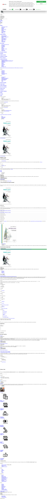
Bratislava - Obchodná (4, 464)
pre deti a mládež (5, 308)
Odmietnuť (41, 3)
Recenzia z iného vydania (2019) (3, 343)
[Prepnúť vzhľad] (0, 23)
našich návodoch (6, 107)
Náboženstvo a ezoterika (3, 56)
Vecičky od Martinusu (3, 85)
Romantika (3, 28)
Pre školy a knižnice (4, 479)
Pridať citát (1, 383)
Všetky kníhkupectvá (4, 465)
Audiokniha (2, 382)
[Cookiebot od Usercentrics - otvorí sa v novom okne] (4, 9)
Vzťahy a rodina (3, 38)
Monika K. (1, 335)
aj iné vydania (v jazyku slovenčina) (5, 377)
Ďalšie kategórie (3, 50)
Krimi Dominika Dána (4, 79)
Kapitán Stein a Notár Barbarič (5, 78)
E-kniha (2, 381)
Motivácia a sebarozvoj (4, 35)
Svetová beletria (3, 31)
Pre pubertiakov (3, 46)
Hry (0, 21)
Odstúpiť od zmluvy (4, 481)
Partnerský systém (4, 486)
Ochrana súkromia (4, 496)
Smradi (2, 81)
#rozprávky (15, 276)
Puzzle (1, 95)
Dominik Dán (3, 70)
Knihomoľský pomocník (4, 480)
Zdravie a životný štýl (4, 39)
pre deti (2, 308)
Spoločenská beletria (4, 29)
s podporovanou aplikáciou (8, 110)
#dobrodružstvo (10, 276)
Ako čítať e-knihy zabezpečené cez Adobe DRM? (5, 114)
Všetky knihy (3, 61)
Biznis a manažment (4, 36)
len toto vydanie (2, 376)
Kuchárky (1, 53)
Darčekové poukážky (3, 82)
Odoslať (1, 493)
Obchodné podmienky (4, 497)
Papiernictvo (2, 89)
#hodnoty (13, 276)
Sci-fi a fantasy (3, 27)
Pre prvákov (3, 45)
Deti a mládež (2, 43)
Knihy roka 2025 (3, 62)
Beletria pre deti (3, 117)
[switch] (20, 9)
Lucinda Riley (3, 74)
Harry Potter (3, 77)
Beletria (1, 25)
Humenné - (5, 210)
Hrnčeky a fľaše (2, 88)
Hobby (2, 40)
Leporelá (3, 49)
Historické (3, 30)
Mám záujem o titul (4, 66)
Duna (2, 80)
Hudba (1, 92)
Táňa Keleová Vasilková (4, 73)
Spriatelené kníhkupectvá (4, 466)
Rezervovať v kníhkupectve (4, 178)
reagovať (1, 347)
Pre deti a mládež (5, 311)
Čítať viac (12, 169)
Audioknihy (3, 470)
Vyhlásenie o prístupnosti (4, 489)
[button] (23, 175)
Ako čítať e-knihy (4, 478)
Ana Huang (3, 72)
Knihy (1, 19)
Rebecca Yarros (3, 71)
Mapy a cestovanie (3, 57)
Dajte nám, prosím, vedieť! (12, 318)
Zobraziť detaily (38, 9)
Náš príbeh (3, 484)
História (2, 37)
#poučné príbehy (7, 276)
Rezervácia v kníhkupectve (5, 477)
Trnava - (5, 212)
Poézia (2, 32)
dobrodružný (3, 301)
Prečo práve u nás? (4, 476)
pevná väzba (3, 290)
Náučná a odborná (3, 34)
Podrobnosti (3, 271)
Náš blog (3, 485)
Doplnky (1, 22)
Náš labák (3, 488)
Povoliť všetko (41, 1)
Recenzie (3, 272)
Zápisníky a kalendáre (3, 91)
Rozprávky (3, 48)
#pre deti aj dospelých (2, 276)
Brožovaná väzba (3, 243)
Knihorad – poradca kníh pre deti (5, 44)
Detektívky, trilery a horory (5, 26)
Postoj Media (3, 165)
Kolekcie (3, 65)
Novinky (3, 63)
